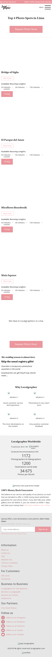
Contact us (5, 553)
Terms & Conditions (9, 563)
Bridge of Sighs (10, 72)
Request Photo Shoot (26, 29)
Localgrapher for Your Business (14, 588)
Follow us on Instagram (15, 617)
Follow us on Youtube (15, 634)
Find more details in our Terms (37, 505)
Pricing (7, 94)
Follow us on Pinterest (15, 626)
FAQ (3, 556)
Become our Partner (9, 595)
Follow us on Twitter (14, 630)
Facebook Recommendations (24, 452)
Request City (6, 559)
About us (5, 550)
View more (7, 78)
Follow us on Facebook (15, 622)
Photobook (5, 579)
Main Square (8, 275)
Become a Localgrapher (11, 592)
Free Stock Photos (9, 608)
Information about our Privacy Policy (13, 533)
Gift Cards (5, 575)
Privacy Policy (7, 566)
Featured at (6, 598)
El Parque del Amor (12, 139)
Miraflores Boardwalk (14, 207)
